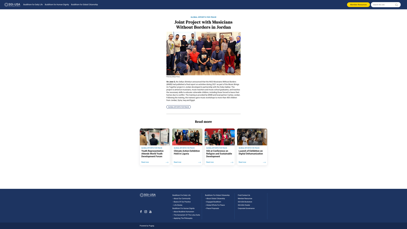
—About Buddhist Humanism (183, 212)
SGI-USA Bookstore (245, 202)
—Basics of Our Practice (181, 202)
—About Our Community (181, 199)
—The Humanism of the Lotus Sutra (186, 215)
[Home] (12, 5)
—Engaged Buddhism (213, 202)
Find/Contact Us (244, 195)
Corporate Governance (246, 208)
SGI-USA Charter (244, 205)
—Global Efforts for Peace (215, 205)
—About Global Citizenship (215, 199)
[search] (386, 4)
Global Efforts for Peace (178, 107)
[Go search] (396, 5)
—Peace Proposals (212, 208)
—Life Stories (177, 205)
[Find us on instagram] (145, 212)
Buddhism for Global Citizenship (84, 4)
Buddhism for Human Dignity (57, 4)
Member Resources (358, 4)
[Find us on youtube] (150, 212)
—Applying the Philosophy (182, 218)
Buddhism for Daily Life (33, 4)
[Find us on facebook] (141, 212)
